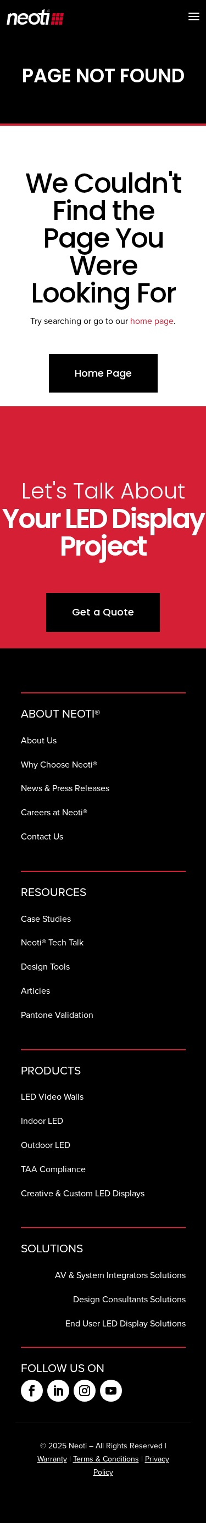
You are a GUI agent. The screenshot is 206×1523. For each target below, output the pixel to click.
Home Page (103, 373)
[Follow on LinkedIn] (58, 1391)
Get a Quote (103, 612)
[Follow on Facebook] (32, 1391)
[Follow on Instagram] (85, 1391)
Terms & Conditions (106, 1459)
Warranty (52, 1459)
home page (152, 321)
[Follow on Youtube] (111, 1391)
